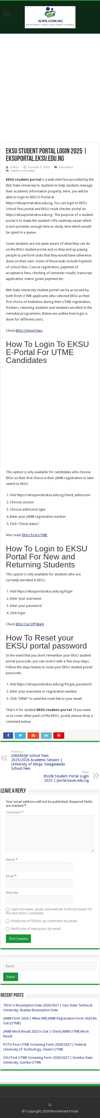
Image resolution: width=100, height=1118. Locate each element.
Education (66, 167)
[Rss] (50, 1105)
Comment (14, 812)
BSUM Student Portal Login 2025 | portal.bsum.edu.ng (66, 777)
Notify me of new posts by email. (36, 929)
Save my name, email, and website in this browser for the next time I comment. (49, 911)
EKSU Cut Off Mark (30, 624)
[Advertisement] (50, 90)
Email (11, 876)
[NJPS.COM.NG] (50, 16)
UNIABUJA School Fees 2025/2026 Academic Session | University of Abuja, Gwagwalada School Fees (38, 760)
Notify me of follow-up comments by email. (44, 921)
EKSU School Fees (29, 331)
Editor (14, 167)
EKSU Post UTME (34, 535)
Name (12, 860)
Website (12, 893)
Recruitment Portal (64, 1111)
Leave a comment (23, 170)
